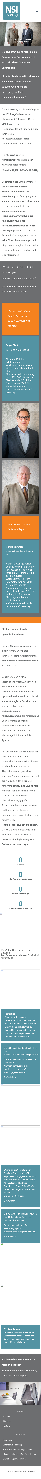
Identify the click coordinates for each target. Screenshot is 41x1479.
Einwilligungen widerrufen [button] (14, 1458)
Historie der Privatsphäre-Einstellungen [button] (19, 1454)
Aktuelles (7, 1421)
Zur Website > (23, 1036)
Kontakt (6, 1426)
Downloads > (9, 1200)
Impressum (7, 1440)
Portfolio (6, 1416)
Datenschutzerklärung (12, 1444)
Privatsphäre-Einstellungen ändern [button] (17, 1449)
